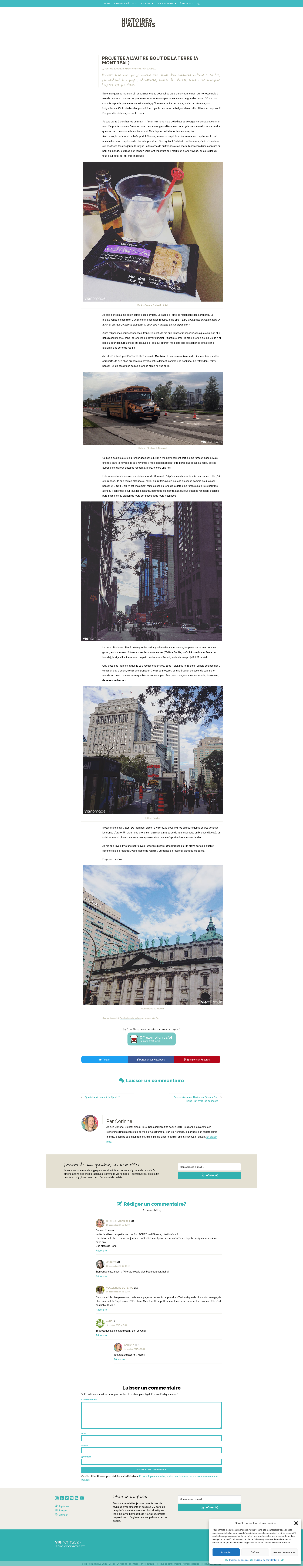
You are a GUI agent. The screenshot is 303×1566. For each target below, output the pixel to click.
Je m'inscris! (209, 1175)
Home (107, 3)
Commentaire (90, 1399)
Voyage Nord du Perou (119, 1287)
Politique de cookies (238, 1559)
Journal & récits (124, 3)
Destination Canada (129, 1018)
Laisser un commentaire (154, 1080)
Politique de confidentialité (266, 1559)
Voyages (145, 3)
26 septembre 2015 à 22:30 (118, 1291)
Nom (84, 1433)
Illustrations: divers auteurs (141, 1563)
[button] (296, 1523)
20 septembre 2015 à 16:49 (118, 1265)
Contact (63, 1514)
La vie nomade (165, 3)
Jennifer (111, 1261)
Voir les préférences (284, 1552)
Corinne (129, 1345)
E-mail (85, 1445)
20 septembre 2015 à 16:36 (118, 1224)
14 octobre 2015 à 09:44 (134, 1349)
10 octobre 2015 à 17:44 (116, 1325)
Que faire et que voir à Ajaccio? (102, 1097)
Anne (109, 1321)
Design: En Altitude (118, 1563)
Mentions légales (191, 1563)
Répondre (101, 1250)
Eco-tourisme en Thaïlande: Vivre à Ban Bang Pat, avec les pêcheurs (196, 1098)
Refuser (255, 1552)
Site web (86, 1457)
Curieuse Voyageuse (118, 1220)
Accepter (226, 1552)
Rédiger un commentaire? (154, 1204)
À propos (185, 3)
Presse (63, 1510)
